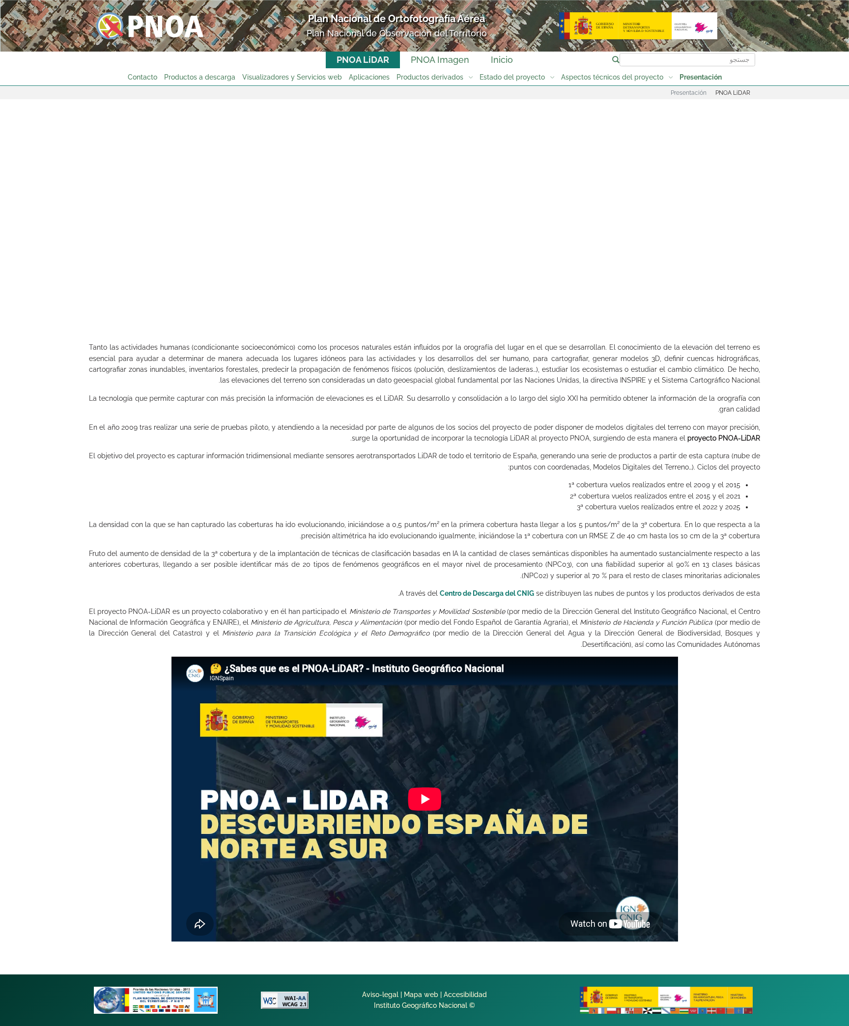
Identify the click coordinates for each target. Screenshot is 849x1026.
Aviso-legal (380, 994)
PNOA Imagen (440, 60)
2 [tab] (498, 301)
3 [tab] (461, 301)
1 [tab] (535, 301)
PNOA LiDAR (363, 60)
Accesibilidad (465, 994)
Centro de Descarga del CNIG (487, 593)
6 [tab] (349, 301)
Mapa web (421, 994)
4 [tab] (423, 301)
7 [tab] (311, 301)
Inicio (502, 60)
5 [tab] (386, 301)
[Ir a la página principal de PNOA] (149, 25)
